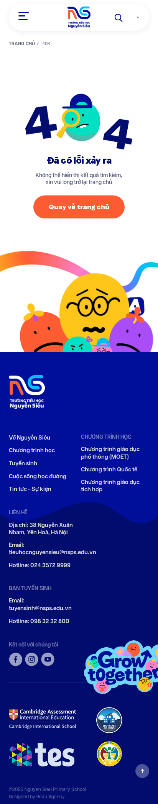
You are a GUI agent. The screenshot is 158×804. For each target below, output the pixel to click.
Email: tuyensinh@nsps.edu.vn (40, 604)
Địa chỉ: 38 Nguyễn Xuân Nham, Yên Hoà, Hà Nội (41, 529)
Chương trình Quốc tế (109, 469)
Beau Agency (50, 796)
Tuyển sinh (23, 463)
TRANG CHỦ (22, 43)
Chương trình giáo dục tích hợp (110, 486)
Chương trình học (32, 450)
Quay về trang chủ (79, 207)
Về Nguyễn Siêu (29, 437)
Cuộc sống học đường (37, 476)
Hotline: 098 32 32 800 (39, 621)
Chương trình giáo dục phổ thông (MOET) (110, 453)
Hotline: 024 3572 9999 (40, 565)
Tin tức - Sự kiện (30, 489)
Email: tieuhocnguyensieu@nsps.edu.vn (52, 548)
